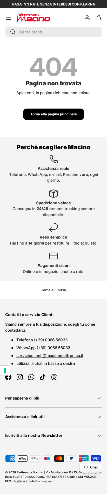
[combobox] (53, 32)
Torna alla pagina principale (53, 114)
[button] (98, 17)
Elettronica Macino (30, 472)
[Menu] (8, 17)
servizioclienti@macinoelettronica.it (49, 355)
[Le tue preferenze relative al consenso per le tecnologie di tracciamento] (5, 371)
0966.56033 (59, 347)
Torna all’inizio (53, 290)
